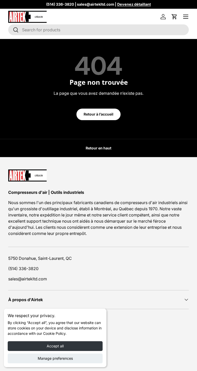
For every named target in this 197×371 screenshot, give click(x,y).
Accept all (55, 346)
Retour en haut (98, 148)
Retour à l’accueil (98, 114)
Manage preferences (55, 358)
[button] (174, 16)
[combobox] (98, 29)
